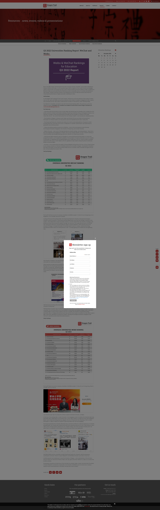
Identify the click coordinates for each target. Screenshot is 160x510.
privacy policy (82, 304)
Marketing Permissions (75, 277)
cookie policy (87, 506)
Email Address (73, 256)
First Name (72, 260)
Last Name (72, 264)
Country (71, 271)
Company (72, 268)
